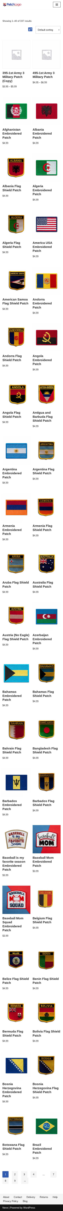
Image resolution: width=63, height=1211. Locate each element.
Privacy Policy (10, 1201)
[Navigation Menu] (57, 4)
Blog (25, 1201)
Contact (18, 1197)
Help (55, 1197)
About (6, 1197)
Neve (5, 1207)
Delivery (30, 1197)
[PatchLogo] (12, 4)
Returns (44, 1197)
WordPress (29, 1207)
